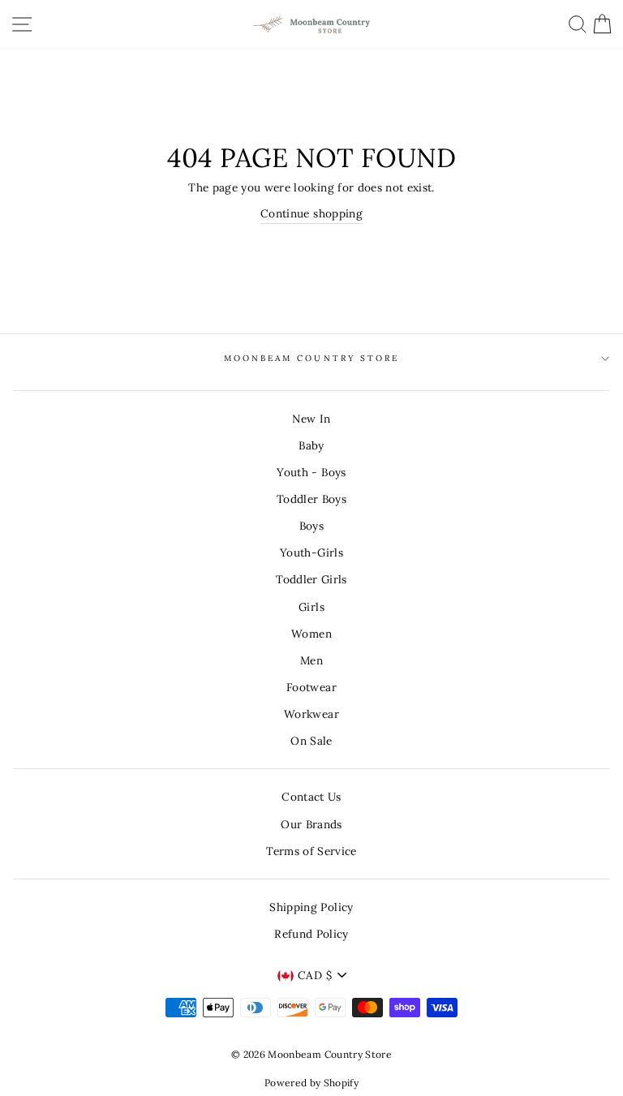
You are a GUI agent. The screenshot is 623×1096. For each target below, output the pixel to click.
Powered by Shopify (311, 1083)
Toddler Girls (311, 579)
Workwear (311, 714)
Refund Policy (311, 933)
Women (311, 633)
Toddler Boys (311, 499)
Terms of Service (311, 851)
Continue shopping (311, 213)
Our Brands (311, 824)
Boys (311, 525)
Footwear (311, 687)
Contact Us (311, 796)
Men (311, 660)
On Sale (311, 740)
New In (311, 418)
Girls (311, 607)
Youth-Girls (311, 552)
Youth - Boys (311, 472)
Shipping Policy (311, 907)
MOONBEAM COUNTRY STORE (311, 358)
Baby (311, 445)
